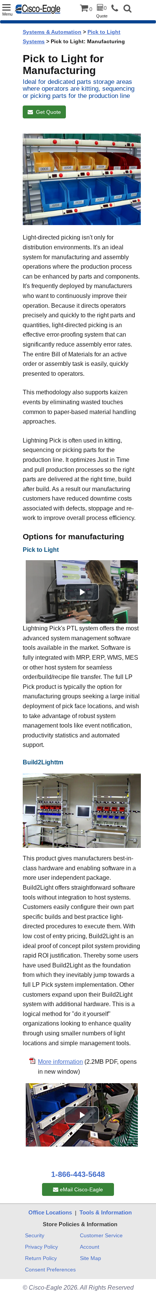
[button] (127, 9)
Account (89, 1247)
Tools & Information (106, 1212)
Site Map (90, 1258)
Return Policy (41, 1258)
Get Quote (47, 112)
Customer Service (101, 1235)
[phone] (116, 8)
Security (34, 1235)
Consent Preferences (50, 1269)
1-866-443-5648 (78, 1174)
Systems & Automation (52, 32)
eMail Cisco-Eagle (80, 1189)
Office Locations (50, 1212)
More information (60, 1062)
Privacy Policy (41, 1247)
